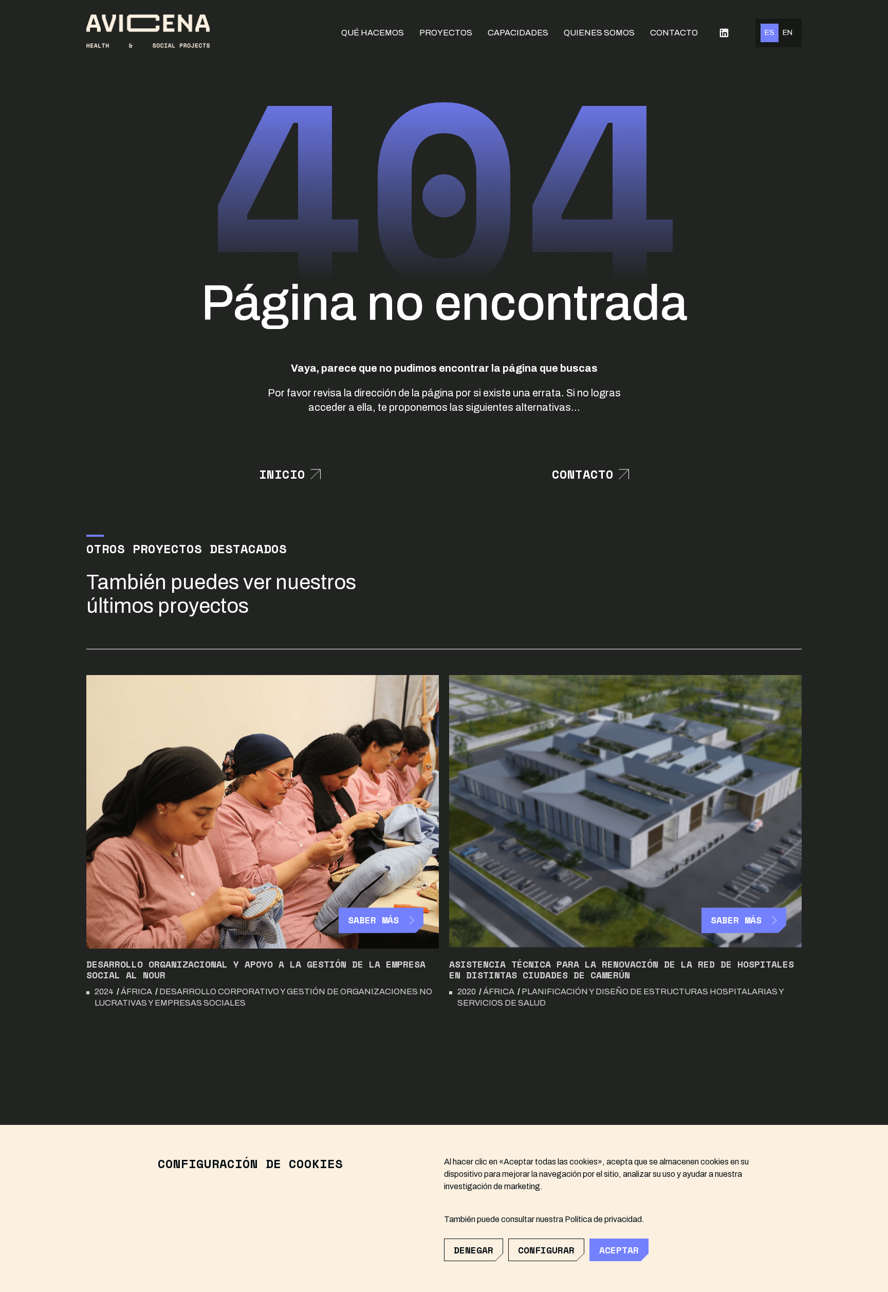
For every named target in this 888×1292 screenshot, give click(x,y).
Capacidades (518, 32)
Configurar (546, 1250)
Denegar (473, 1250)
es (769, 33)
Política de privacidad (603, 1219)
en (787, 33)
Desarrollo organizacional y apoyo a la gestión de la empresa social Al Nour (255, 969)
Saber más (373, 919)
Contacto (674, 32)
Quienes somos (599, 32)
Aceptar (619, 1250)
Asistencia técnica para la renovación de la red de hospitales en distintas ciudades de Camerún (621, 969)
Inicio (282, 474)
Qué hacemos (372, 32)
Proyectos (445, 32)
